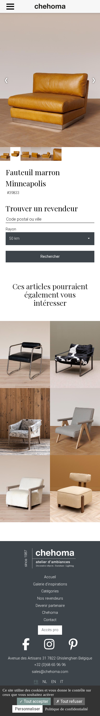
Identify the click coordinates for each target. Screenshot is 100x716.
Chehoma (50, 612)
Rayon (11, 229)
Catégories (50, 591)
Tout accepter (35, 701)
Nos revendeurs (50, 598)
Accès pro (50, 630)
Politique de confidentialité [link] (66, 709)
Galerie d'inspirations (50, 584)
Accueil (50, 577)
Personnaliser (27, 708)
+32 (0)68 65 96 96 (50, 665)
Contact (50, 620)
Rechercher (50, 256)
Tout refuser (70, 701)
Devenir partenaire (50, 606)
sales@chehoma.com (50, 672)
